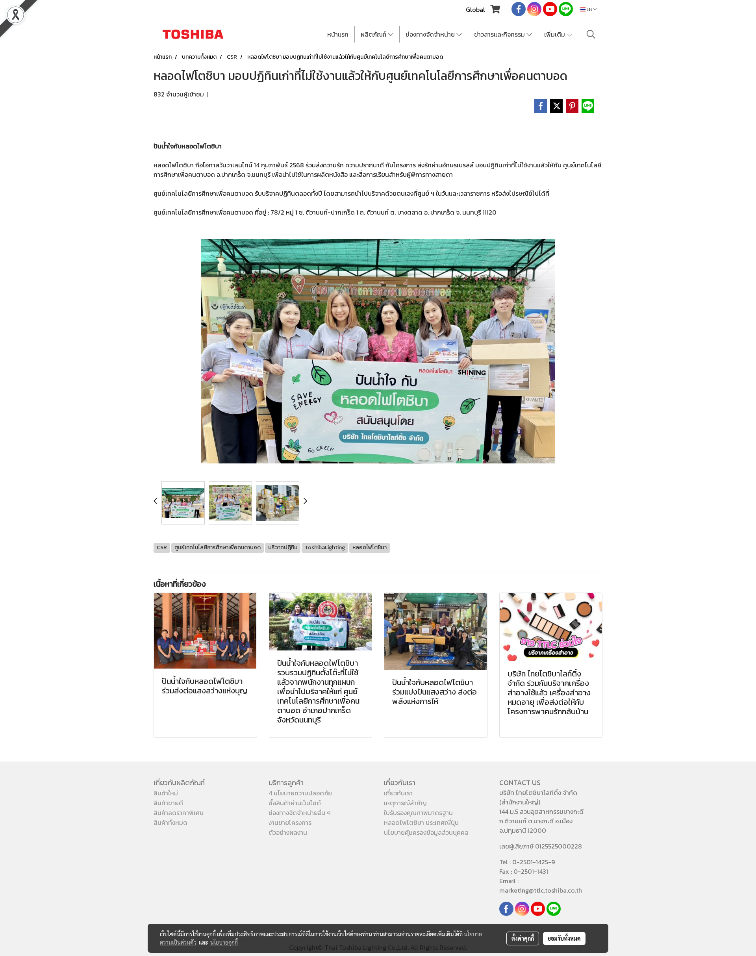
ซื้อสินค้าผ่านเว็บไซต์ (295, 803)
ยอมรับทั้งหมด (564, 938)
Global (475, 9)
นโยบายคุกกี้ (224, 942)
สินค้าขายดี (168, 803)
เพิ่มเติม (555, 34)
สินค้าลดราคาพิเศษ (179, 812)
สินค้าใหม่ (166, 793)
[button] (591, 34)
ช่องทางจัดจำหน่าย (431, 34)
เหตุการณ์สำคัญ (405, 803)
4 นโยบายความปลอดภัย (300, 793)
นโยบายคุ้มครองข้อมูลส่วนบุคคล (426, 832)
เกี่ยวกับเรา (398, 793)
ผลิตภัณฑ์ (374, 34)
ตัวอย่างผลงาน (288, 832)
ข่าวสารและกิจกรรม (500, 34)
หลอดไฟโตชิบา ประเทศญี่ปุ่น (421, 822)
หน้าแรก (337, 34)
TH (589, 9)
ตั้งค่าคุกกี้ (522, 938)
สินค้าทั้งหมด (170, 822)
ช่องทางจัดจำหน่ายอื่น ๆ (300, 812)
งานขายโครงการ (290, 822)
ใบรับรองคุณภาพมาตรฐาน (418, 812)
